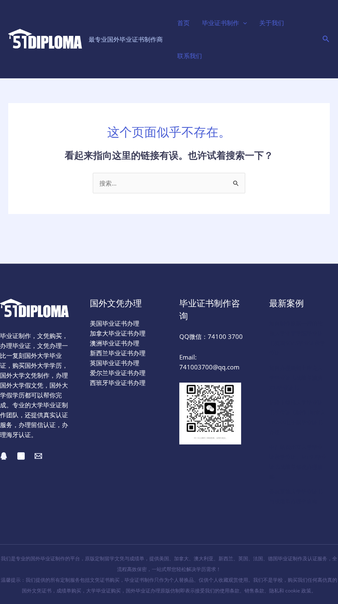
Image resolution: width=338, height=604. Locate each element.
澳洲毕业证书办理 (114, 343)
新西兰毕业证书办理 (118, 353)
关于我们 (271, 23)
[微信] (21, 456)
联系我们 (189, 56)
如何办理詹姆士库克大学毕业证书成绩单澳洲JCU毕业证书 (296, 377)
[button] (243, 23)
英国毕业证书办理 (114, 363)
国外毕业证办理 (143, 590)
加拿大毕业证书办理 (118, 333)
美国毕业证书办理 (114, 323)
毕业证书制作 (220, 23)
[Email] (38, 456)
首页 (183, 23)
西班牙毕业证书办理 (118, 382)
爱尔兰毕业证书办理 (118, 373)
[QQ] (3, 456)
